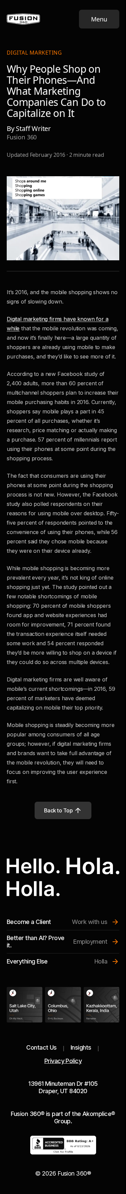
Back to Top (58, 810)
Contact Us (41, 1047)
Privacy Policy (63, 1060)
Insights (81, 1047)
